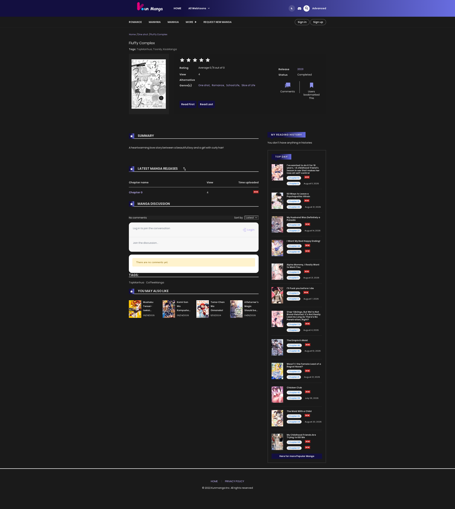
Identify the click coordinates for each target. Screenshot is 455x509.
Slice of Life (248, 85)
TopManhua (137, 282)
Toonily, (158, 49)
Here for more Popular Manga (296, 456)
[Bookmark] (311, 85)
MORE (189, 22)
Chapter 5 (293, 293)
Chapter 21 (293, 377)
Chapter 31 (293, 201)
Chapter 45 (294, 350)
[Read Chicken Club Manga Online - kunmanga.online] (277, 394)
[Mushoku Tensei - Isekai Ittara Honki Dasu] (135, 309)
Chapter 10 (293, 177)
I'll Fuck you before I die (300, 288)
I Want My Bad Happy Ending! (303, 241)
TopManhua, (145, 49)
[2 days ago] (307, 177)
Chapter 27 (294, 230)
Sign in (302, 22)
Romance (135, 22)
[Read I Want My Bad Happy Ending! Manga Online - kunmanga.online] (277, 248)
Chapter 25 (294, 416)
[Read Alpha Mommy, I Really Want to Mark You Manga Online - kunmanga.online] (277, 271)
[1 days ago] (307, 245)
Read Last (206, 104)
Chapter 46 (294, 345)
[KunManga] (149, 8)
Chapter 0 (136, 192)
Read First (188, 104)
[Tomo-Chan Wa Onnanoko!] (202, 309)
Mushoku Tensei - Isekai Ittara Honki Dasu (150, 310)
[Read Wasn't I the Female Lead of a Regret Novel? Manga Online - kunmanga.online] (277, 371)
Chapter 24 (294, 421)
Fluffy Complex (158, 34)
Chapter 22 (294, 371)
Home (132, 34)
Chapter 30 (294, 207)
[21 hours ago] (307, 441)
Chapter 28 (294, 224)
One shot (143, 34)
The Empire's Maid (297, 340)
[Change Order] (184, 168)
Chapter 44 (294, 246)
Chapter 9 (293, 183)
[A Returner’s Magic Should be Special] (236, 309)
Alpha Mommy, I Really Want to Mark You (303, 266)
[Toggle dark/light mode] (292, 8)
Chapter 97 (294, 448)
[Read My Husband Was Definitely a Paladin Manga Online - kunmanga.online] (277, 224)
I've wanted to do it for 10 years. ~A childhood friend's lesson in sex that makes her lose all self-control (303, 169)
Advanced (319, 8)
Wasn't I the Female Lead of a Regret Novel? (304, 365)
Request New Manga (218, 22)
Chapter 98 (294, 442)
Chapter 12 (293, 272)
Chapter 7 (293, 330)
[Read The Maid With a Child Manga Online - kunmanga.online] (277, 418)
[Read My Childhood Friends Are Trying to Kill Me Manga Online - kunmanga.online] (277, 441)
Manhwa (155, 22)
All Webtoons (197, 8)
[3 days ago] (307, 224)
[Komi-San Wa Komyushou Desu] (169, 309)
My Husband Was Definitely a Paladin (303, 218)
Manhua (173, 22)
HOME (177, 8)
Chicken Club (294, 387)
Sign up (318, 22)
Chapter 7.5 (294, 324)
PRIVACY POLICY (234, 481)
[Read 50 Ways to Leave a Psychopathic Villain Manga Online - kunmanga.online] (277, 200)
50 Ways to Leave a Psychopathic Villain (298, 195)
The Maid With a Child (299, 411)
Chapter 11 (293, 277)
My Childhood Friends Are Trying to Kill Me (301, 436)
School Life (232, 85)
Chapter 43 (294, 251)
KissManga (170, 49)
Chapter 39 (294, 398)
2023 (300, 69)
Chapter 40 (294, 392)
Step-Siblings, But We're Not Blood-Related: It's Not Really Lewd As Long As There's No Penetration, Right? (303, 315)
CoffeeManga (155, 282)
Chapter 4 (293, 298)
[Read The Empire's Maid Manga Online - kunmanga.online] (277, 347)
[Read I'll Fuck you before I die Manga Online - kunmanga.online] (277, 295)
